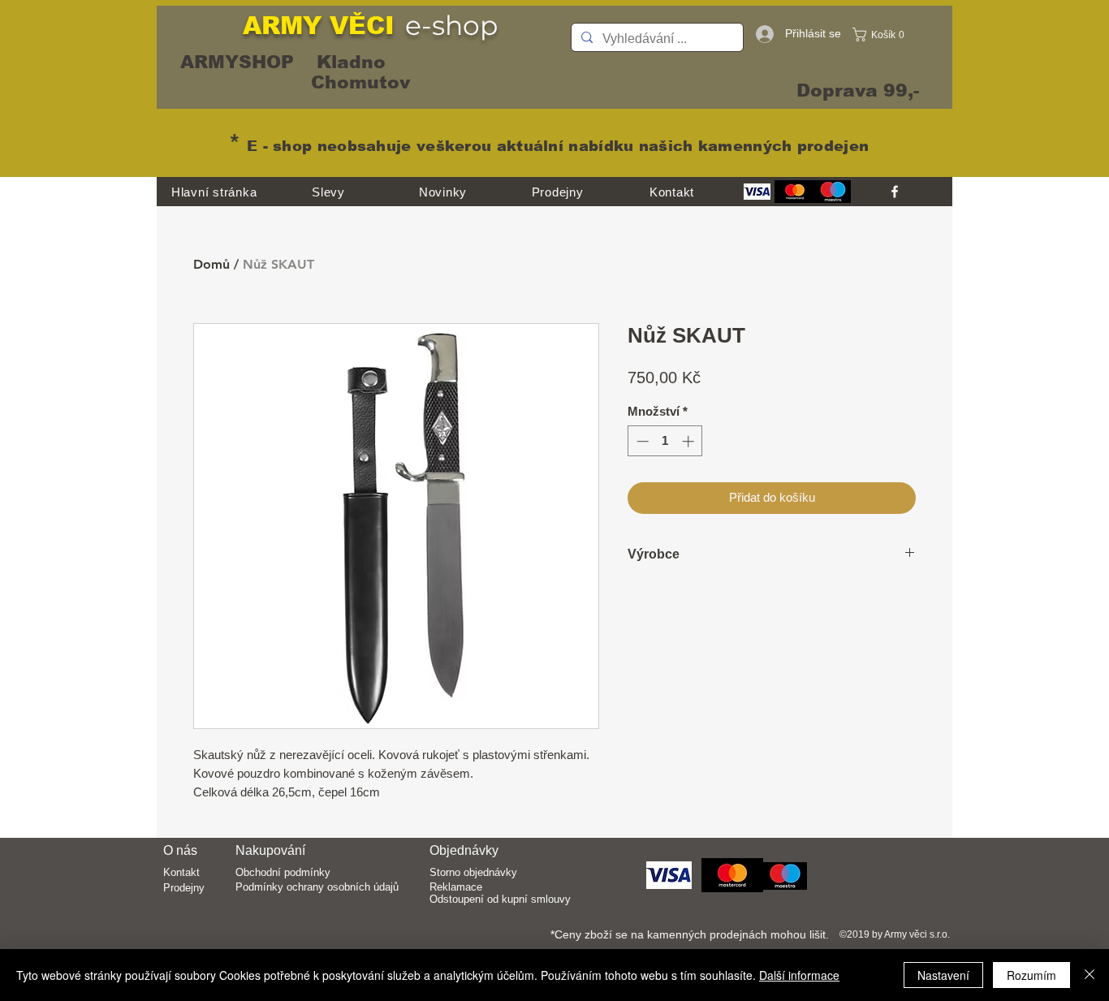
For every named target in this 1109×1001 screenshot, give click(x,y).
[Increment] (690, 441)
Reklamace (455, 887)
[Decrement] (641, 441)
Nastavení (943, 975)
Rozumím (1031, 975)
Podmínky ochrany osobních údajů (317, 887)
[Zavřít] (1089, 975)
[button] (882, 34)
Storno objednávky (473, 872)
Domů (211, 264)
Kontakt (181, 872)
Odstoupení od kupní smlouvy (500, 899)
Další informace (799, 975)
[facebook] (895, 191)
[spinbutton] (665, 441)
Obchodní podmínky (282, 872)
